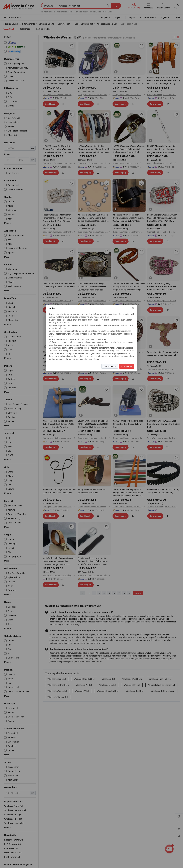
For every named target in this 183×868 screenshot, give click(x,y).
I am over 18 (126, 366)
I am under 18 (110, 366)
